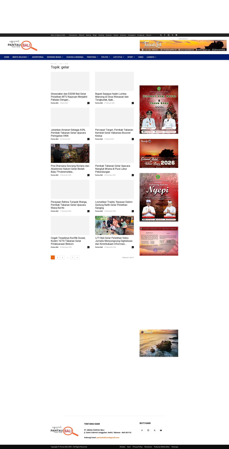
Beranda (54, 64)
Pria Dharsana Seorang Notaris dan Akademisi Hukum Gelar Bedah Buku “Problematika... (70, 168)
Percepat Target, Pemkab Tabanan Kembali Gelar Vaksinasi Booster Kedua (114, 132)
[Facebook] (164, 35)
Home (6, 57)
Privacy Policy (138, 447)
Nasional (81, 35)
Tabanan (148, 35)
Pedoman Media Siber (162, 447)
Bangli (95, 35)
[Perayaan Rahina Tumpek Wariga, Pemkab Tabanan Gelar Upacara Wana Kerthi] (70, 189)
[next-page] (77, 257)
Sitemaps (175, 447)
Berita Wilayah (20, 57)
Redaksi (122, 447)
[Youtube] (176, 35)
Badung (88, 35)
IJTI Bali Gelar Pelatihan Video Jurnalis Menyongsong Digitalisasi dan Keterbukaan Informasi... (113, 240)
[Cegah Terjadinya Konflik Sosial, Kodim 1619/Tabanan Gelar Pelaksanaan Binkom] (70, 225)
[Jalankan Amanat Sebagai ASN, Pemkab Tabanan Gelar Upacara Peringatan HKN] (70, 117)
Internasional (73, 35)
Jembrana (123, 35)
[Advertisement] (71, 16)
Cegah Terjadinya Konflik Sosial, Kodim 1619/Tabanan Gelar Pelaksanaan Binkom (68, 240)
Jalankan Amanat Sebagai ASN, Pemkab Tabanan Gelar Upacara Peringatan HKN (68, 132)
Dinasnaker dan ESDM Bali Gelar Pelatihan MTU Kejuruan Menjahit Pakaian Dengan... (69, 96)
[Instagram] (168, 35)
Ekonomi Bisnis (54, 57)
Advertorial (38, 57)
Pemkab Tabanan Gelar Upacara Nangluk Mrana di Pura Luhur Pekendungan (112, 168)
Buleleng (101, 35)
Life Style (117, 57)
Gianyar (116, 35)
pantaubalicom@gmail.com (108, 437)
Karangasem (131, 35)
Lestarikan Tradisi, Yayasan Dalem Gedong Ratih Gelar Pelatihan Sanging (114, 204)
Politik (104, 57)
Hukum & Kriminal (75, 57)
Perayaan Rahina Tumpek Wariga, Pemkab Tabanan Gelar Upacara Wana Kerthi (69, 204)
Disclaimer (148, 447)
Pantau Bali (54, 103)
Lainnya (150, 57)
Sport (130, 57)
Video (140, 57)
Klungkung (140, 35)
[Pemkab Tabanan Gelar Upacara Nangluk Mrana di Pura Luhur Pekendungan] (114, 153)
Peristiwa (91, 57)
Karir (129, 447)
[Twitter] (172, 35)
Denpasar (109, 35)
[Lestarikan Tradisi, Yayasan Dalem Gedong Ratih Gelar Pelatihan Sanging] (114, 189)
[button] (161, 35)
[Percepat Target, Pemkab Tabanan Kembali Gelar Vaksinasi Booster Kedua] (114, 117)
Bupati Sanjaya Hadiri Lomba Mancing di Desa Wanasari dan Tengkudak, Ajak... (112, 96)
